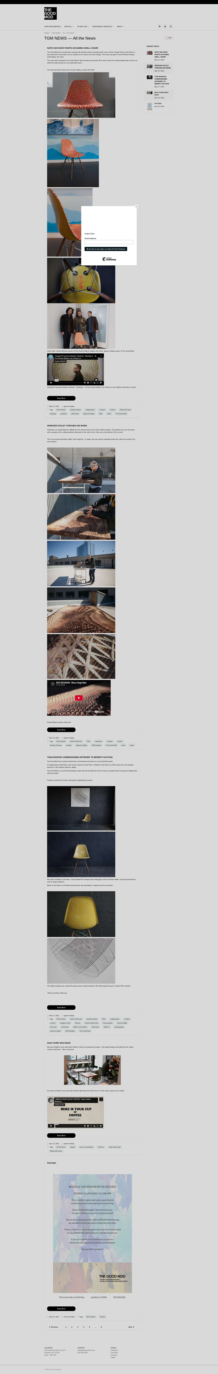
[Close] (136, 206)
